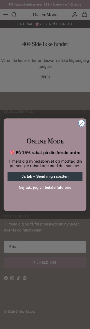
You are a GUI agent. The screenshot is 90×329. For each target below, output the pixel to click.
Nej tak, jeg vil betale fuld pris (45, 187)
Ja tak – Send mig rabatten (45, 176)
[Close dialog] (81, 123)
